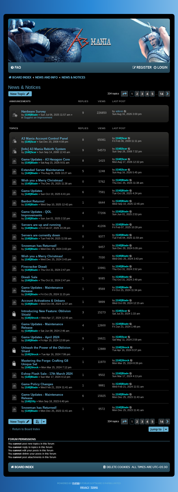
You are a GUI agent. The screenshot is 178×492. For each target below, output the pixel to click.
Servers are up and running (41, 225)
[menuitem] (15, 68)
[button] (124, 94)
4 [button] (147, 94)
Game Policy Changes (37, 384)
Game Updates (31, 191)
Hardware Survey (33, 111)
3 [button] (142, 94)
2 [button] (137, 94)
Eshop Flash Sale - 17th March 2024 (47, 373)
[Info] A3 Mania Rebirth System (43, 149)
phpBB (75, 483)
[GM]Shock (31, 317)
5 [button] (152, 94)
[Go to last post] (125, 111)
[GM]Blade (31, 114)
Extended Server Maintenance (42, 170)
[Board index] (89, 40)
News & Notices (24, 87)
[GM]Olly (30, 401)
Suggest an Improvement (38, 117)
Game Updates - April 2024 (40, 337)
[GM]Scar (30, 141)
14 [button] (161, 94)
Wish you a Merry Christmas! (42, 180)
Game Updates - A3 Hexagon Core (45, 159)
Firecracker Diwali (34, 266)
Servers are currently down (40, 235)
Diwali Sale (29, 277)
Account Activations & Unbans (43, 300)
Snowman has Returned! (39, 246)
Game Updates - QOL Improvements (36, 213)
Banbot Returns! (32, 201)
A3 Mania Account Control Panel (44, 138)
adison (119, 111)
